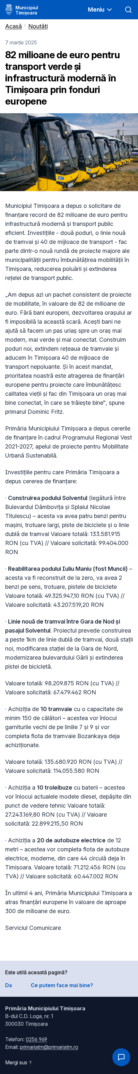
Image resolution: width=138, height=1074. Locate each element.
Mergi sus (16, 1062)
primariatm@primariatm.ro (49, 1047)
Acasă (13, 26)
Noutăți (38, 26)
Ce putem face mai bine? (62, 985)
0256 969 (36, 1039)
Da (8, 985)
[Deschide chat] (121, 1057)
